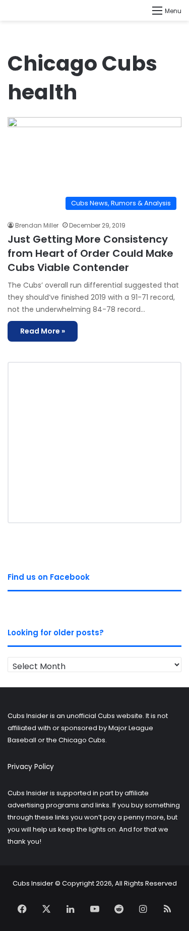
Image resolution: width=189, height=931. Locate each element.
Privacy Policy (31, 767)
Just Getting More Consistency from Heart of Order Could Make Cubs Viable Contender (90, 253)
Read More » (42, 331)
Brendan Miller (36, 225)
